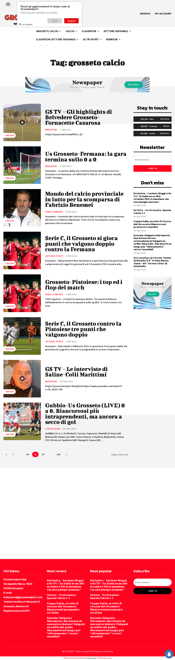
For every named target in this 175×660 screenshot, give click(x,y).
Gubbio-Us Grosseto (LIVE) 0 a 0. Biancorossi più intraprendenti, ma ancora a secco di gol (85, 413)
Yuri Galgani (52, 428)
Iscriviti (164, 133)
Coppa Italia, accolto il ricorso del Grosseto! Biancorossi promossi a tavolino (152, 224)
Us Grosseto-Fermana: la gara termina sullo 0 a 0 (85, 156)
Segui (166, 126)
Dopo (55, 20)
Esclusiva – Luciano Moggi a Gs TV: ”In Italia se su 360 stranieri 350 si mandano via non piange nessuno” (152, 197)
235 (58, 454)
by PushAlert (27, 24)
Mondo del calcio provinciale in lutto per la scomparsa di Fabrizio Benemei (84, 199)
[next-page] (66, 454)
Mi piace (164, 119)
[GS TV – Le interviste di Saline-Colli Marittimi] (22, 378)
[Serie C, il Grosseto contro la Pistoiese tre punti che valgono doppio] (22, 336)
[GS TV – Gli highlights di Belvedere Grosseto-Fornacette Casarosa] (22, 122)
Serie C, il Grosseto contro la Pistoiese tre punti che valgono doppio (83, 329)
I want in (152, 168)
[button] (145, 13)
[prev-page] (41, 46)
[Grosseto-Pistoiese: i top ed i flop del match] (22, 293)
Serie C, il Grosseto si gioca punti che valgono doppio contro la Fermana (81, 243)
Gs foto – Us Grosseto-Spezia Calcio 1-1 (152, 211)
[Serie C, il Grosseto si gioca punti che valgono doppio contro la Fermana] (22, 250)
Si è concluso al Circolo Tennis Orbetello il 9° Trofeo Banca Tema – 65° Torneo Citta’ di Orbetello (152, 262)
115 (27, 454)
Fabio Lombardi (54, 211)
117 (43, 454)
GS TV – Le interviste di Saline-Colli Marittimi (76, 372)
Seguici (71, 20)
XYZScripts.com (104, 658)
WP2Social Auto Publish (74, 658)
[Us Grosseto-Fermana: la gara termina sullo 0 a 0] (22, 165)
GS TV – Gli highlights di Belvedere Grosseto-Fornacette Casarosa (78, 117)
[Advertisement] (87, 513)
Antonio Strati (54, 256)
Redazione (51, 129)
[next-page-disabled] (46, 46)
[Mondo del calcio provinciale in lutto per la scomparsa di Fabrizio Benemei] (22, 208)
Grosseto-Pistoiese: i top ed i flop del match (83, 284)
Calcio (9, 135)
